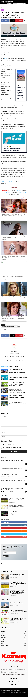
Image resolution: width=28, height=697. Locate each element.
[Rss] (15, 684)
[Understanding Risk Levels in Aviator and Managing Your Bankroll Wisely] (4, 513)
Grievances (18, 674)
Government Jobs (5, 328)
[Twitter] (6, 681)
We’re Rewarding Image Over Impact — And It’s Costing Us (17, 575)
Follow (24, 525)
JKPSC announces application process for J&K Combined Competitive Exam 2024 (17, 384)
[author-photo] (14, 349)
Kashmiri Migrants (5, 329)
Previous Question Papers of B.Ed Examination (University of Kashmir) (18, 619)
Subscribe (24, 536)
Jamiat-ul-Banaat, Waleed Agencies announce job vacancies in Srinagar (18, 377)
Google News (18, 190)
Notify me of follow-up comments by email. (12, 447)
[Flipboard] (9, 681)
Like (25, 522)
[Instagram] (8, 360)
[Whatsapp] (21, 681)
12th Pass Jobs (15, 324)
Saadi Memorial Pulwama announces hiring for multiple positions (16, 397)
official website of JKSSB (7, 181)
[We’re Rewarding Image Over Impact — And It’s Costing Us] (5, 577)
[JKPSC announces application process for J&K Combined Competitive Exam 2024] (4, 384)
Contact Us (23, 674)
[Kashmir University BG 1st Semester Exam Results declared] (5, 605)
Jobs (6, 7)
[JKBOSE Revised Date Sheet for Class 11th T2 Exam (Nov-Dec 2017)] (5, 613)
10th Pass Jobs (8, 324)
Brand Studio (3, 470)
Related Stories (4, 366)
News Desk (5, 17)
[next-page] (4, 409)
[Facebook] (5, 360)
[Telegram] (24, 681)
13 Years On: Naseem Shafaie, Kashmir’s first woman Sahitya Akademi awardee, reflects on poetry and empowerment (17, 592)
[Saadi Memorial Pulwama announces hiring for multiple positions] (4, 397)
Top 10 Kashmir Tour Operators (9, 474)
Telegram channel (7, 192)
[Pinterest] (14, 360)
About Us (5, 674)
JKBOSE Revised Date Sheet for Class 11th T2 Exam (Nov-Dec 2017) (18, 611)
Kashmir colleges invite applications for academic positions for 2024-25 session (17, 390)
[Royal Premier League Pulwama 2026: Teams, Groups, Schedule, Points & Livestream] (4, 500)
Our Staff (9, 674)
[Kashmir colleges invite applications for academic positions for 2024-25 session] (4, 390)
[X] (20, 360)
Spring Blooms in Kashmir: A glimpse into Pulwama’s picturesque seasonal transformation (18, 583)
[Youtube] (22, 360)
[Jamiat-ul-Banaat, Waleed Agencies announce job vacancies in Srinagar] (4, 377)
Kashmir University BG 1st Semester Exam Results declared (17, 603)
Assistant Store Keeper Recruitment (8, 326)
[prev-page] (2, 409)
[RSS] (17, 360)
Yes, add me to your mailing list (9, 444)
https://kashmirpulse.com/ (14, 353)
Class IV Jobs (18, 326)
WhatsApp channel (22, 192)
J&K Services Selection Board (15, 328)
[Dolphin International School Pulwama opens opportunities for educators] (4, 403)
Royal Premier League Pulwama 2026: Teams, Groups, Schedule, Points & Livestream (16, 500)
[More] (24, 20)
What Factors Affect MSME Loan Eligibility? (12, 468)
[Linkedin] (11, 360)
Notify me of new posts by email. (10, 448)
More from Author (13, 366)
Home (2, 7)
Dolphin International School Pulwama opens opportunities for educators (17, 403)
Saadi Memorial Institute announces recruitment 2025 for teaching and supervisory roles (17, 371)
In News (13, 674)
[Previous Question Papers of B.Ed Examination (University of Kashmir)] (4, 507)
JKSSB (5, 58)
